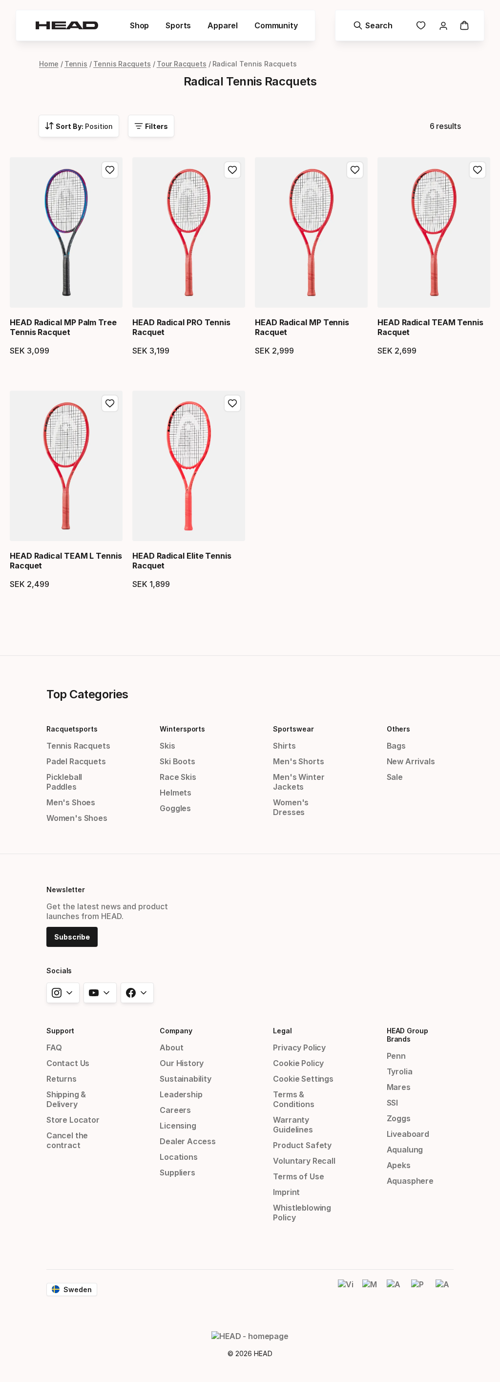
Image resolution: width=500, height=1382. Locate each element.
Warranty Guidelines (292, 1124)
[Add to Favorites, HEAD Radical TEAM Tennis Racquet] (477, 170)
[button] (139, 25)
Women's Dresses (291, 807)
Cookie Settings (303, 1079)
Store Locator (73, 1120)
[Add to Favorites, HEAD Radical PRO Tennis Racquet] (232, 170)
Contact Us (67, 1063)
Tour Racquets (182, 64)
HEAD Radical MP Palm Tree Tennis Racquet (63, 327)
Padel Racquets (76, 761)
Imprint (286, 1192)
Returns (61, 1079)
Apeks (399, 1165)
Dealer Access (188, 1141)
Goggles (175, 808)
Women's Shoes (76, 818)
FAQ (54, 1047)
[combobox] (79, 126)
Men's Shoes (70, 802)
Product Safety (302, 1145)
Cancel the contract (67, 1140)
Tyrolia (400, 1071)
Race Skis (178, 777)
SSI (392, 1103)
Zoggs (399, 1118)
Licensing (178, 1126)
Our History (182, 1063)
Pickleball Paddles (64, 782)
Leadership (181, 1094)
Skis (167, 746)
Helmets (175, 792)
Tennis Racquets (122, 64)
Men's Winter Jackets (298, 782)
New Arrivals (411, 761)
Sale (395, 777)
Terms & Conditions (293, 1099)
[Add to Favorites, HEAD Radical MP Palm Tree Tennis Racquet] (110, 170)
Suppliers (177, 1172)
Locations (178, 1157)
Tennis (76, 64)
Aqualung (405, 1149)
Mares (399, 1087)
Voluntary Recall (304, 1161)
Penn (396, 1056)
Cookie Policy (298, 1063)
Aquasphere (410, 1181)
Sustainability (185, 1079)
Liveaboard (408, 1134)
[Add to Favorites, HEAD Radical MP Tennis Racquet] (355, 170)
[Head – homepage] (67, 25)
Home (49, 64)
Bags (396, 746)
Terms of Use (298, 1176)
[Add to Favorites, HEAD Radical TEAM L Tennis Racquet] (110, 403)
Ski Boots (177, 761)
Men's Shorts (298, 761)
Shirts (284, 746)
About (171, 1047)
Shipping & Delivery (66, 1099)
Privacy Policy (299, 1047)
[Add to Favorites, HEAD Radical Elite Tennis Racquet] (232, 403)
